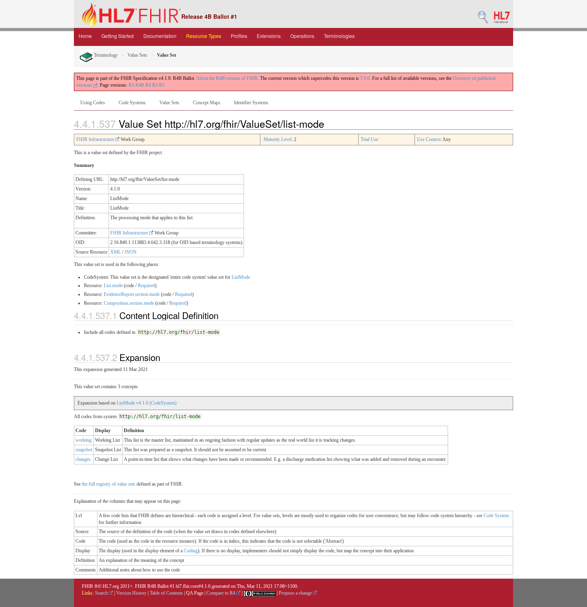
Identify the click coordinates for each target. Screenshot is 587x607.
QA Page (194, 593)
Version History (131, 593)
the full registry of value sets (108, 484)
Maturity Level (278, 139)
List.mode (113, 285)
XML (115, 252)
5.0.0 (365, 78)
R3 (155, 85)
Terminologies (339, 35)
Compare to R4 (221, 593)
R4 (148, 85)
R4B (139, 85)
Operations (302, 35)
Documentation (159, 35)
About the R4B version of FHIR (227, 78)
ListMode (241, 277)
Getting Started (117, 35)
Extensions (269, 35)
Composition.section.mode (129, 303)
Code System (496, 515)
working (83, 440)
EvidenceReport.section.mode (132, 294)
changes (83, 459)
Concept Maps (206, 102)
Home (85, 35)
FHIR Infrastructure (95, 139)
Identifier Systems (251, 102)
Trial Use (369, 139)
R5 (131, 85)
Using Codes (92, 102)
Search (102, 593)
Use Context (428, 139)
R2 (162, 85)
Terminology (105, 55)
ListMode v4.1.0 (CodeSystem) (146, 403)
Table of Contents (166, 593)
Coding (191, 550)
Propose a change (296, 593)
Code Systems (132, 102)
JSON (131, 252)
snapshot (83, 449)
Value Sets (137, 55)
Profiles (239, 35)
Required (146, 285)
